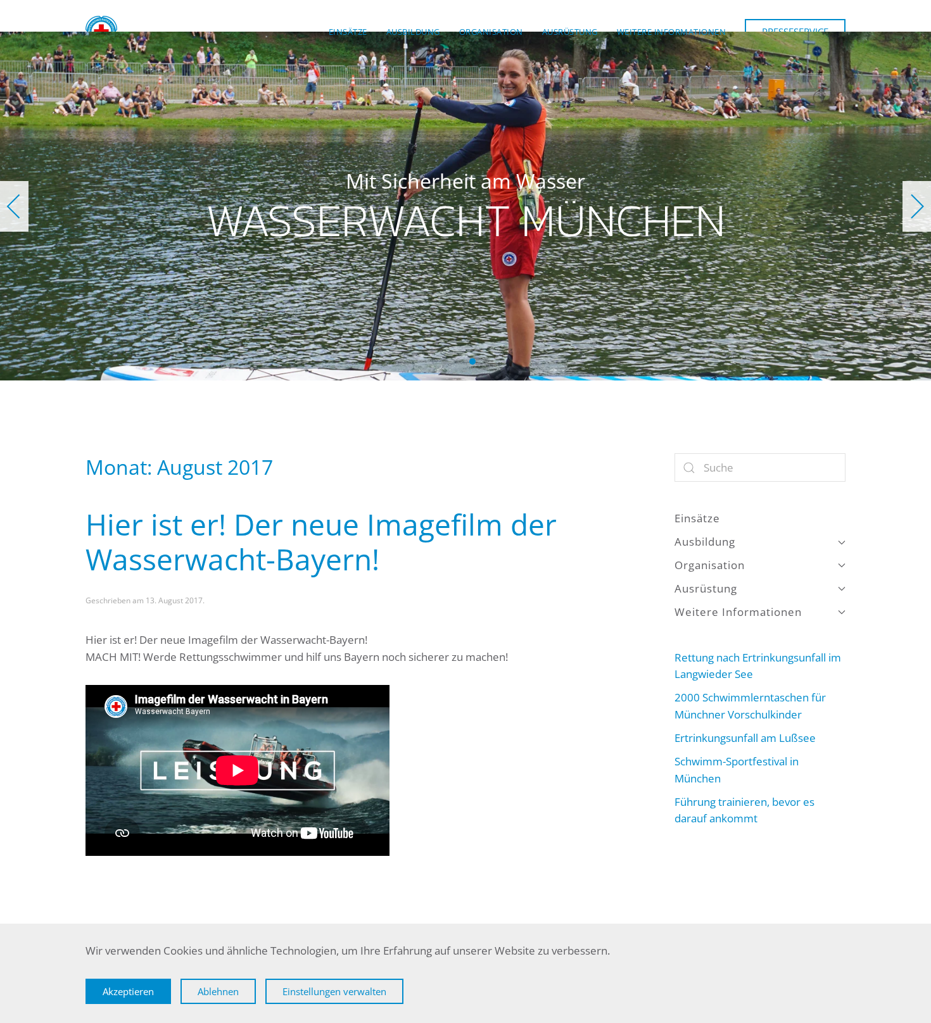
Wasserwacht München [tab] (444, 361)
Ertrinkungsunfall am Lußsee (745, 738)
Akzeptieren (128, 991)
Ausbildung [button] (413, 31)
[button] (14, 206)
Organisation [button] (491, 31)
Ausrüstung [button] (570, 31)
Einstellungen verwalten (334, 991)
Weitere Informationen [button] (671, 31)
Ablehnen (218, 991)
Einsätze (348, 31)
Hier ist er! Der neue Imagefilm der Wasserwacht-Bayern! (321, 542)
